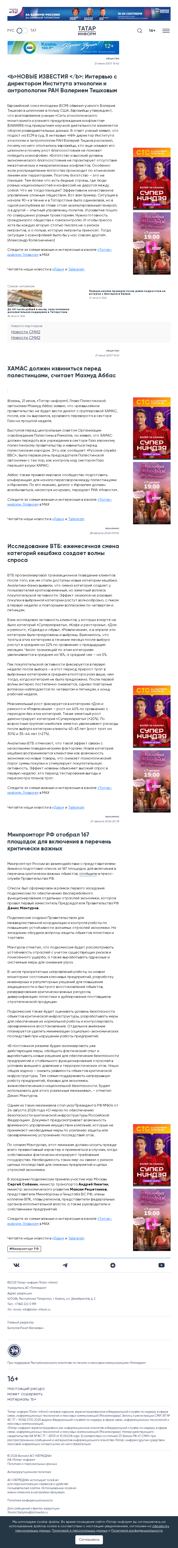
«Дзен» (58, 269)
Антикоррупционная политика (29, 1472)
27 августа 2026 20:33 (104, 821)
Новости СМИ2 (25, 332)
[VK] (16, 1265)
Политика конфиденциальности (30, 1500)
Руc (10, 31)
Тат (33, 31)
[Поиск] (139, 30)
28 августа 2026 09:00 (104, 533)
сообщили (88, 874)
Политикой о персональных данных (80, 1530)
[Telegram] (65, 1265)
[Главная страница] (87, 30)
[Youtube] (161, 1265)
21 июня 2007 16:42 (107, 63)
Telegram (76, 269)
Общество (112, 58)
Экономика (112, 528)
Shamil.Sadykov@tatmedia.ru (27, 1512)
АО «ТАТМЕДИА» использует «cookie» (33, 1480)
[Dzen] (113, 1265)
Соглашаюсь (89, 1539)
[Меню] (166, 30)
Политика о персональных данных (32, 1464)
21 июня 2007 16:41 (107, 355)
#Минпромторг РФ (24, 1249)
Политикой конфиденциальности (137, 1530)
